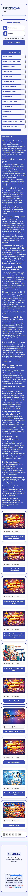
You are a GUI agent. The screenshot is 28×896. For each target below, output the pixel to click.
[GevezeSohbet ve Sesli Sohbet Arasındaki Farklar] (14, 521)
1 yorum (16, 531)
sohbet (5, 116)
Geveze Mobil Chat (14, 762)
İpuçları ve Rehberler (9, 86)
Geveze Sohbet (8, 76)
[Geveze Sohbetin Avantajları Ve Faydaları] (14, 777)
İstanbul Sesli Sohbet (9, 91)
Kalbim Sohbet (7, 96)
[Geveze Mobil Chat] (14, 747)
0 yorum (16, 564)
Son (20, 834)
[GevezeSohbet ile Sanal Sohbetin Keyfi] (14, 553)
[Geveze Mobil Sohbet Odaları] (14, 716)
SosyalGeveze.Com (16, 875)
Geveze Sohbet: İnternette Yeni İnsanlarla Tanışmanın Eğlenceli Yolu (14, 635)
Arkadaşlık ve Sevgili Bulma (11, 61)
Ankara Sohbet (7, 56)
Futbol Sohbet (7, 71)
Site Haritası (17, 887)
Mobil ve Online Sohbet (10, 101)
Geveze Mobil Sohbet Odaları (14, 731)
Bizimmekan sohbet (9, 66)
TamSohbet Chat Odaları (10, 126)
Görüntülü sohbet (8, 81)
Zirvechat (11, 887)
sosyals (7, 531)
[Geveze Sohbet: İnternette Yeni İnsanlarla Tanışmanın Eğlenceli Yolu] (14, 618)
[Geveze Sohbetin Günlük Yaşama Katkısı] (14, 586)
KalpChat (20, 885)
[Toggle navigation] (5, 12)
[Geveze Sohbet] (14, 685)
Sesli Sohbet (7, 111)
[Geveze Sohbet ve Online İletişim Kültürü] (14, 653)
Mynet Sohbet (7, 106)
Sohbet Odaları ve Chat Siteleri (12, 121)
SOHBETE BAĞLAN (14, 42)
